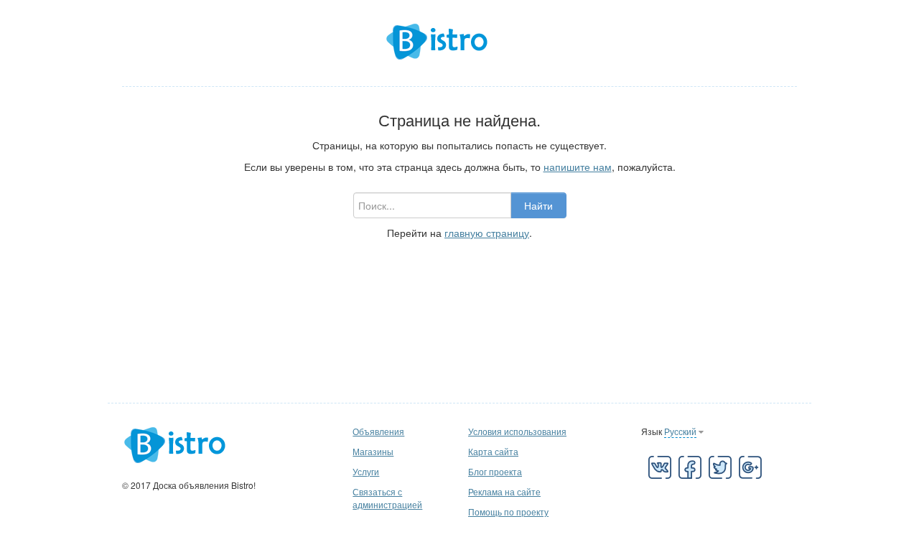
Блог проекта (495, 471)
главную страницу (486, 232)
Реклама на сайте (504, 491)
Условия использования (517, 431)
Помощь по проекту (508, 511)
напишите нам (578, 166)
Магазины (373, 451)
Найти (538, 205)
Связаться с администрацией (387, 497)
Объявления (378, 431)
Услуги (366, 471)
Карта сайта (493, 451)
